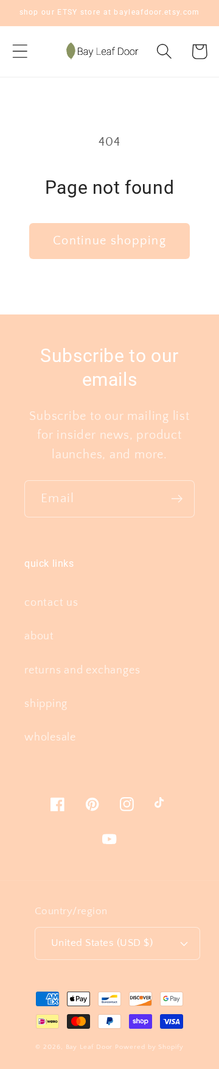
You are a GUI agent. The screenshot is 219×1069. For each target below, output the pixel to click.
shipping (46, 704)
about (39, 636)
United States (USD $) (102, 942)
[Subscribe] (176, 498)
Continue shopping (109, 240)
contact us (51, 603)
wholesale (50, 737)
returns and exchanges (82, 670)
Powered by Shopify (149, 1047)
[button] (19, 51)
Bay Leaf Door (89, 1047)
